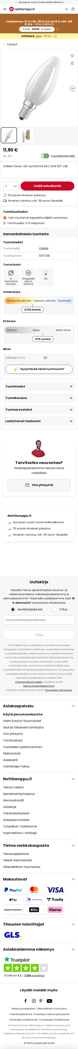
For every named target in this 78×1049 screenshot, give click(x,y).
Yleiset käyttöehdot (17, 860)
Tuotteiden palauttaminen (22, 747)
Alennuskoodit (13, 800)
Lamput (12, 44)
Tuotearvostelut (18, 409)
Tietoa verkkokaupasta (26, 845)
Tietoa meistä (13, 787)
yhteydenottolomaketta (28, 682)
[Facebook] (28, 1001)
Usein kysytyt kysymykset (22, 721)
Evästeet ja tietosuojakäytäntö (51, 1014)
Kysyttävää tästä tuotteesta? (42, 369)
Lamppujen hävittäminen (54, 1019)
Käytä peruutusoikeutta (23, 714)
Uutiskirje (9, 807)
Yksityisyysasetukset (23, 1008)
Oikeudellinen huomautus (21, 867)
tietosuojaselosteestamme (38, 686)
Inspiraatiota (12, 833)
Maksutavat (12, 753)
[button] (9, 135)
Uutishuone (28, 826)
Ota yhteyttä (13, 734)
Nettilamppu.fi (17, 779)
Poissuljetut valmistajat (58, 690)
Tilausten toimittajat (23, 924)
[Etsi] (67, 9)
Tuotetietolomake (63, 156)
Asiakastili (10, 760)
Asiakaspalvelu (18, 706)
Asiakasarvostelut (16, 820)
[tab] (39, 736)
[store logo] (24, 9)
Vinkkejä (30, 833)
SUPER (37, 29)
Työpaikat (10, 826)
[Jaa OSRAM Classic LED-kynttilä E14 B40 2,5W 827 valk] (72, 63)
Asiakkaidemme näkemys (28, 949)
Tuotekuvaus (16, 398)
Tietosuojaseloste (16, 854)
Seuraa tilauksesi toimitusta (23, 727)
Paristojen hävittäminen (24, 1019)
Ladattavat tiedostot (23, 421)
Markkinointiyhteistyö (19, 794)
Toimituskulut (13, 740)
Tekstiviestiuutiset (16, 813)
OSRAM (43, 248)
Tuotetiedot (15, 386)
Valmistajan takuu (16, 766)
